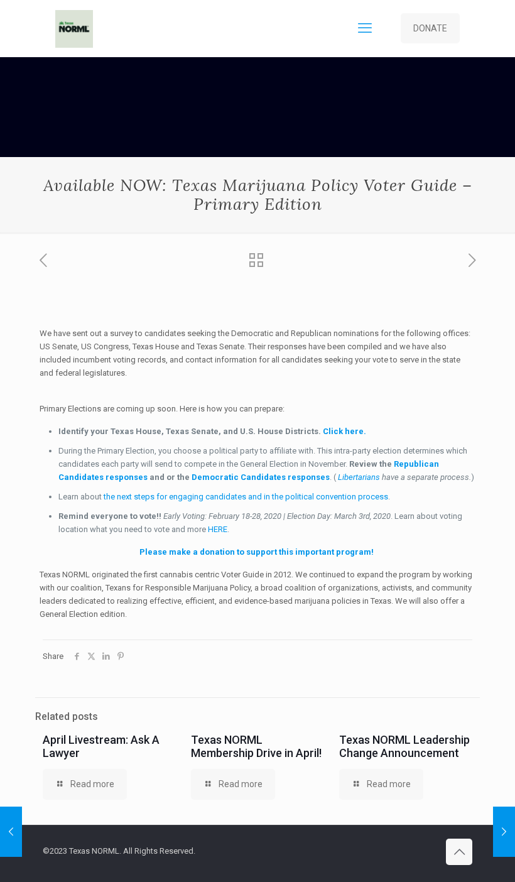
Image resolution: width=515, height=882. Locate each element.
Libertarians (359, 477)
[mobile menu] (365, 28)
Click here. (344, 431)
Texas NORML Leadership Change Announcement (404, 746)
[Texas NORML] (74, 28)
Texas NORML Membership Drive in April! (256, 746)
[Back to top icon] (459, 852)
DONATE (430, 28)
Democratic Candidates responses (261, 477)
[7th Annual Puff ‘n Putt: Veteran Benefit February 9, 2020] (11, 832)
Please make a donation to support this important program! (256, 552)
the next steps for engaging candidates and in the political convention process (246, 496)
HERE (217, 529)
